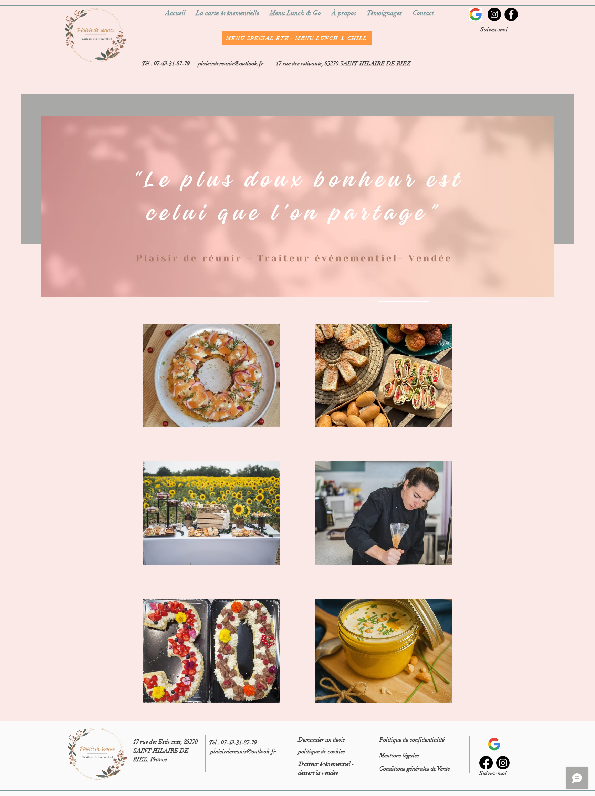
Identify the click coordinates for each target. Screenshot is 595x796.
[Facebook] (511, 14)
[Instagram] (494, 14)
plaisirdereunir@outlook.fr (230, 63)
